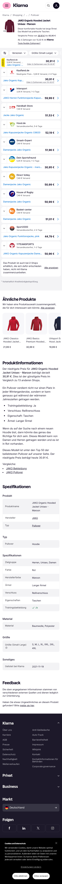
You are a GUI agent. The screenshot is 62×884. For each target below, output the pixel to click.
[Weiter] (55, 330)
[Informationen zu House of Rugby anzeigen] (4, 193)
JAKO (35, 518)
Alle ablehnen (21, 876)
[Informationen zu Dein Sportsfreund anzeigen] (4, 159)
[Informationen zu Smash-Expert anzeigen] (4, 141)
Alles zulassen (41, 876)
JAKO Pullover (14, 472)
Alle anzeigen (48, 308)
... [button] (26, 15)
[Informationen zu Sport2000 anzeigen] (4, 228)
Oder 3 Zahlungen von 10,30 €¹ (41, 64)
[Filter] (4, 53)
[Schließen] (56, 843)
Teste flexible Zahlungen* (29, 43)
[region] (31, 861)
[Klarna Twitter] (38, 828)
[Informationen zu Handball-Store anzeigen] (4, 107)
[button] (10, 26)
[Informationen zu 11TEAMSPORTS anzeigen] (4, 245)
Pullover (36, 525)
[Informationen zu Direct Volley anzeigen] (4, 176)
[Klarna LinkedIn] (24, 828)
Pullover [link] (35, 15)
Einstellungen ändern (31, 867)
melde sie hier (27, 705)
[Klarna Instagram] (53, 828)
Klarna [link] (6, 15)
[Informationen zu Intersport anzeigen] (4, 90)
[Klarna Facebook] (9, 828)
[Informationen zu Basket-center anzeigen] (4, 211)
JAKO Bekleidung (16, 468)
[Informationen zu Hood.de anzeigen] (4, 124)
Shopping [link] (17, 15)
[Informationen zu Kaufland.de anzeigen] (4, 72)
